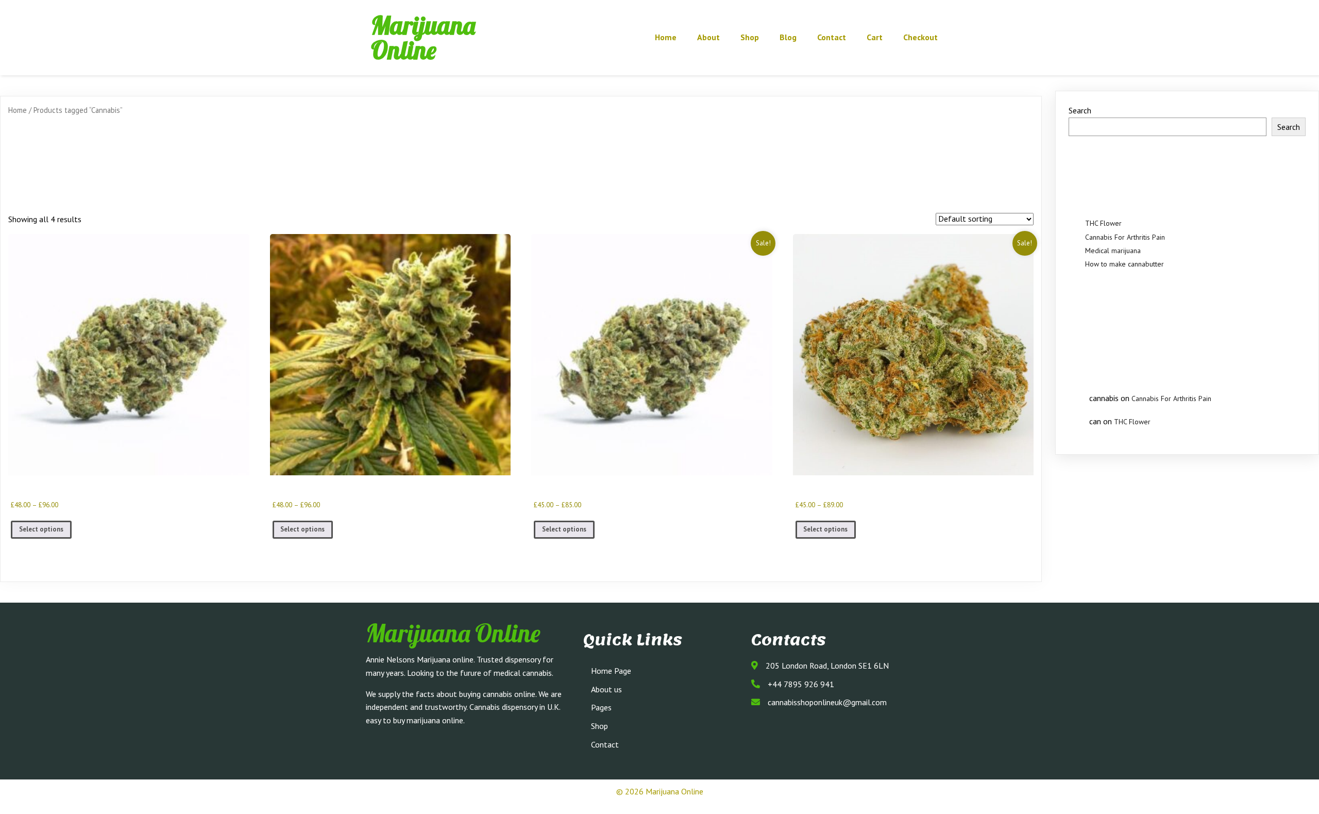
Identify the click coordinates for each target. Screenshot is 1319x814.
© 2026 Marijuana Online (659, 791)
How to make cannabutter (1124, 264)
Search (1080, 110)
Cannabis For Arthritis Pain (1125, 237)
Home (17, 110)
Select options (41, 529)
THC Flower (1103, 223)
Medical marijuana (1113, 250)
